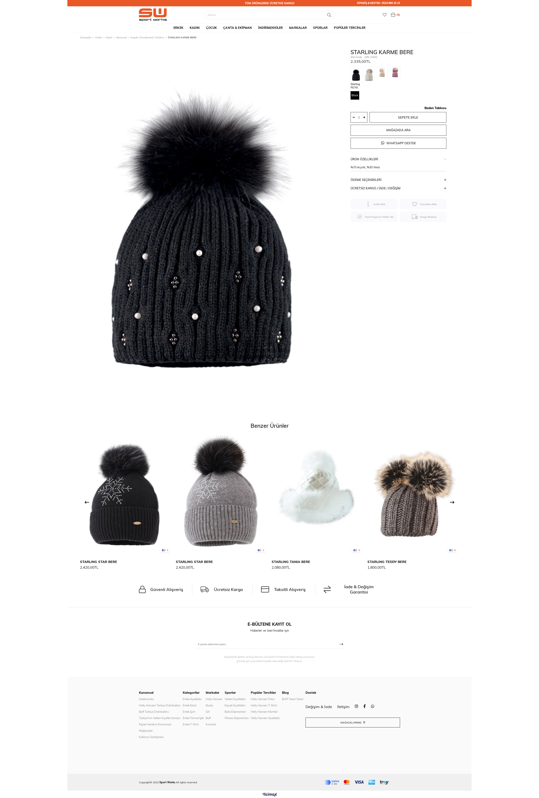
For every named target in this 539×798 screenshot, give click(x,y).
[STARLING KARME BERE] (357, 74)
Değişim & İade (319, 706)
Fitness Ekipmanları (237, 718)
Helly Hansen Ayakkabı (265, 718)
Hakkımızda (146, 699)
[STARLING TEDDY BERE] (413, 495)
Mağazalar (146, 730)
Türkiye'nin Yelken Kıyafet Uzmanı (160, 718)
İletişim (343, 706)
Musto (209, 705)
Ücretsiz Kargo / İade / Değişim (375, 188)
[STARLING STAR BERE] (126, 495)
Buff (208, 718)
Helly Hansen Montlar (264, 711)
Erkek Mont (189, 705)
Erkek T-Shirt (191, 724)
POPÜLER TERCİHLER (349, 28)
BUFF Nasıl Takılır (293, 699)
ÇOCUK (211, 28)
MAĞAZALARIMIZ (351, 722)
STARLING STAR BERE (98, 562)
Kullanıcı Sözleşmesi (151, 737)
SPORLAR (320, 28)
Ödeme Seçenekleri (366, 180)
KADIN (195, 28)
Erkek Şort (189, 711)
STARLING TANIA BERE (291, 562)
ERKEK (178, 28)
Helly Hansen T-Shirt (264, 705)
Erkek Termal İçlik (193, 718)
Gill (207, 711)
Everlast (211, 724)
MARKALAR (298, 28)
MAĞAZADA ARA (398, 130)
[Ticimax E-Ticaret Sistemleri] (269, 795)
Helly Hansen (214, 699)
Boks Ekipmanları (235, 711)
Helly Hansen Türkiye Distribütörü (159, 705)
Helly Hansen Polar (263, 699)
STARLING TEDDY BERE (387, 562)
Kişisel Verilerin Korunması (155, 724)
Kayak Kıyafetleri (235, 705)
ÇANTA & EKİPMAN (237, 28)
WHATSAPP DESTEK (401, 143)
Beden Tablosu (435, 108)
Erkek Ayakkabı (192, 699)
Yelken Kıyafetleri (235, 699)
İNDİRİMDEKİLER (270, 28)
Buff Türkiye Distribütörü (154, 711)
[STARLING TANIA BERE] (317, 495)
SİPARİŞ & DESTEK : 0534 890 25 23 (378, 3)
